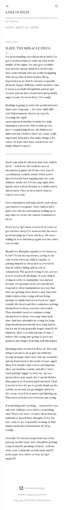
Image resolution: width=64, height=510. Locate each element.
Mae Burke (41, 494)
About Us (22, 27)
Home (9, 27)
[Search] (56, 5)
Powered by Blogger (35, 488)
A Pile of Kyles (17, 12)
